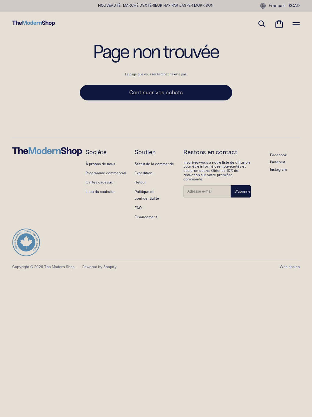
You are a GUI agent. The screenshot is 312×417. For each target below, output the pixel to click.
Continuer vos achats (156, 92)
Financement (146, 217)
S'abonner (243, 191)
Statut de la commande (154, 164)
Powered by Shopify (99, 267)
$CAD (294, 6)
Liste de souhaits (100, 192)
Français (277, 5)
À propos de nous (100, 164)
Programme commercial (106, 173)
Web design (290, 267)
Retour (140, 182)
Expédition (143, 173)
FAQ (138, 208)
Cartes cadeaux (99, 182)
